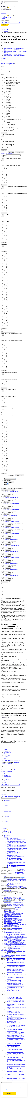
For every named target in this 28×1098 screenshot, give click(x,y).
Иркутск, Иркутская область (14, 972)
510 (6, 294)
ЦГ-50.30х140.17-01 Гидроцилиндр (10, 509)
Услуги (5, 749)
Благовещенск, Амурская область (16, 946)
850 (6, 310)
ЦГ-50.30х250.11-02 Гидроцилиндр (10, 527)
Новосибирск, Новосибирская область (14, 920)
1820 (7, 325)
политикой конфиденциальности (12, 1088)
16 (6, 382)
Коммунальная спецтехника (13, 82)
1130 (7, 458)
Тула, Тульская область (13, 1047)
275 (6, 417)
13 (6, 347)
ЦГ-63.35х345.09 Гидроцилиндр (9, 575)
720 (6, 303)
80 (6, 202)
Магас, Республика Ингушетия (15, 997)
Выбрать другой (7, 17)
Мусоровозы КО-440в (11, 80)
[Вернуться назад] (1, 69)
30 (6, 227)
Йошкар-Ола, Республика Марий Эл (16, 974)
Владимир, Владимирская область (16, 958)
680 (6, 302)
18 (6, 383)
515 (6, 436)
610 (6, 299)
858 (6, 449)
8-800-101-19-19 (6, 956)
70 (6, 171)
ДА (1, 17)
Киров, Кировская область (14, 983)
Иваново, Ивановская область (15, 969)
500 (6, 293)
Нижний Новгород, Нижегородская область (15, 918)
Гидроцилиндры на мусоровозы (13, 54)
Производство (7, 752)
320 (6, 278)
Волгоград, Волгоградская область (16, 959)
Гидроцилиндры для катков (14, 852)
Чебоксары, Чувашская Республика (16, 1064)
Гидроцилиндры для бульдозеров (15, 856)
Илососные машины (11, 107)
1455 (7, 319)
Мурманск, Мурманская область (15, 1001)
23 (6, 357)
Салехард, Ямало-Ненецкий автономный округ (14, 1030)
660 (6, 444)
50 (6, 197)
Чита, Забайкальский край (14, 1068)
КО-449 (8, 121)
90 (6, 172)
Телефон (17, 871)
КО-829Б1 (8, 99)
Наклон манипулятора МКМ (13, 119)
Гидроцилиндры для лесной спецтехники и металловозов (14, 860)
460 (6, 291)
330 (6, 280)
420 (6, 286)
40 (6, 196)
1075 (7, 456)
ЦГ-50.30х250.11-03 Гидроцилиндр (10, 521)
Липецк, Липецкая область (14, 993)
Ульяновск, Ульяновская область (15, 1053)
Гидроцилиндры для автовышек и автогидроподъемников (16, 865)
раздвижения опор (10, 127)
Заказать (7, 496)
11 (6, 346)
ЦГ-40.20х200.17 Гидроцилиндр (9, 497)
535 (6, 438)
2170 (7, 470)
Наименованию (4, 490)
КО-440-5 (8, 88)
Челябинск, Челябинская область (12, 925)
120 (6, 257)
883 (6, 450)
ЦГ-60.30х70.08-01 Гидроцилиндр (10, 545)
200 (6, 269)
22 (6, 355)
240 (6, 274)
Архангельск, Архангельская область (17, 937)
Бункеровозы (9, 86)
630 (6, 300)
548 (6, 439)
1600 (7, 322)
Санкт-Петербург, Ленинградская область (15, 924)
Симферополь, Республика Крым (15, 1036)
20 (6, 224)
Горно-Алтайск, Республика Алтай (16, 965)
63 (6, 201)
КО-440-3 (8, 104)
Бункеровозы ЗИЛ (10, 85)
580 (6, 297)
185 (6, 182)
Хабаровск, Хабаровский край (15, 1057)
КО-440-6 (8, 90)
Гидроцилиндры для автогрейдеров (16, 845)
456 (6, 433)
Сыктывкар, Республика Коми (15, 1040)
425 (6, 288)
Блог (5, 758)
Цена (5, 484)
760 (6, 307)
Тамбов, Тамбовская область (14, 1043)
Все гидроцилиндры (12, 838)
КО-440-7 (8, 91)
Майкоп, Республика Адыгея (14, 998)
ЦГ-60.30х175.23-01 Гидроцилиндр (10, 503)
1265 (7, 314)
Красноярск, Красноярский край (15, 986)
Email (19, 870)
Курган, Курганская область (14, 987)
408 (6, 427)
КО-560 (8, 113)
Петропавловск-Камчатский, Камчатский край (14, 1020)
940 (6, 453)
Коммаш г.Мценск (10, 144)
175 (6, 266)
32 (6, 229)
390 (6, 424)
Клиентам (6, 754)
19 (6, 352)
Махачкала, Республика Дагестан (15, 1000)
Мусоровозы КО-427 (11, 77)
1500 (7, 321)
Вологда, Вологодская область (15, 960)
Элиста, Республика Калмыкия (15, 1071)
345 (6, 282)
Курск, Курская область (13, 988)
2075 (7, 469)
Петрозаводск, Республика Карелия (16, 1018)
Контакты (6, 756)
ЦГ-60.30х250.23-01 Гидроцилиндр (10, 533)
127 (6, 177)
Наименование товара (9, 478)
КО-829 (8, 118)
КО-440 (8, 116)
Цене (11, 488)
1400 (7, 317)
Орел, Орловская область (13, 1012)
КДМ (7, 147)
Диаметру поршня (18, 488)
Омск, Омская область (13, 1011)
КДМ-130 (8, 97)
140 (6, 179)
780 (6, 308)
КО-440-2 (8, 102)
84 (6, 366)
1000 (7, 311)
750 (6, 305)
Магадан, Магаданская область (15, 996)
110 (6, 205)
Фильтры (12, 490)
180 (6, 268)
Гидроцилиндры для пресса (14, 858)
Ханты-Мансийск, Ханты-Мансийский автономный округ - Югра (16, 1060)
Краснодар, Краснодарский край (12, 916)
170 (6, 264)
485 (6, 435)
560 (6, 296)
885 (6, 452)
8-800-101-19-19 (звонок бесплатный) (10, 23)
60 (6, 169)
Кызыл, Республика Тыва (13, 990)
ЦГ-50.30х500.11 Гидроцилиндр (9, 569)
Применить (3, 133)
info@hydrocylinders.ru (6, 950)
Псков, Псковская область (14, 1022)
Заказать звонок (5, 958)
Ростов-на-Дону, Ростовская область (16, 1025)
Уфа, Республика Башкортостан (15, 1054)
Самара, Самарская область (11, 923)
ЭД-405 (7, 96)
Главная (6, 29)
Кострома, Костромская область (15, 984)
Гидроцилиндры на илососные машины (15, 55)
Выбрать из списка (7, 928)
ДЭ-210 (8, 100)
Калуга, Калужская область (14, 980)
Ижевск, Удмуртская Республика (15, 970)
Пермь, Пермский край (10, 921)
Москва (6, 917)
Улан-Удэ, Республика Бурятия (15, 1052)
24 (6, 402)
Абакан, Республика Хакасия (14, 932)
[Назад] (1, 583)
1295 (7, 461)
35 (6, 230)
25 (6, 225)
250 (6, 275)
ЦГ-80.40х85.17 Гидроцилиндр (9, 515)
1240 (7, 313)
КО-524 (8, 111)
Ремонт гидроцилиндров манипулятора (13, 884)
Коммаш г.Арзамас (10, 146)
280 (6, 277)
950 (6, 455)
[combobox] (13, 581)
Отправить (3, 881)
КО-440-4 (8, 105)
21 (6, 353)
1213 (7, 459)
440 (6, 431)
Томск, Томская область (13, 1046)
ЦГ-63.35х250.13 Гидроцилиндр (9, 551)
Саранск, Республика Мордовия (15, 1032)
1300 (7, 316)
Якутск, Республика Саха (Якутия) (16, 1078)
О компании (7, 751)
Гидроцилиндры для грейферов (15, 869)
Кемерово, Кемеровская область (15, 981)
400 (6, 285)
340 (6, 422)
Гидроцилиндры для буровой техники (17, 848)
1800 (7, 324)
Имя (2, 870)
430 (6, 289)
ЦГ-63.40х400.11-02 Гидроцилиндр (10, 557)
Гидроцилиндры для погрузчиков (16, 839)
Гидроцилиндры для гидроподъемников (12, 854)
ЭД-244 (7, 94)
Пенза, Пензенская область (14, 1017)
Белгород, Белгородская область (15, 942)
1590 (7, 466)
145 (6, 180)
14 (6, 349)
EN (3, 21)
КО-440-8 (8, 93)
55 (6, 168)
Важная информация (6, 1082)
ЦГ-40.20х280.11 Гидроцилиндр (9, 539)
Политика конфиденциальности (10, 762)
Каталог (3, 18)
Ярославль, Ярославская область (15, 1080)
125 (6, 176)
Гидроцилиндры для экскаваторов (13, 928)
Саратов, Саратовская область (15, 1033)
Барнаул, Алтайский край (13, 941)
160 (6, 210)
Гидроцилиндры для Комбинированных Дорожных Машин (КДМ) (14, 49)
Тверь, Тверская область (13, 1045)
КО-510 (8, 108)
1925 (7, 467)
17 (6, 350)
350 (6, 283)
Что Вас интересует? (20, 894)
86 (6, 367)
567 (6, 441)
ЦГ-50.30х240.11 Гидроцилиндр (9, 563)
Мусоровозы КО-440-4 (12, 83)
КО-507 (8, 110)
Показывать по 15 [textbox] (13, 581)
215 (6, 272)
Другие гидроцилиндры (13, 867)
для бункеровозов (10, 124)
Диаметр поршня (8, 482)
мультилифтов (9, 125)
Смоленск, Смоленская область (15, 1038)
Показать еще (4, 581)
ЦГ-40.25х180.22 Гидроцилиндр (9, 491)
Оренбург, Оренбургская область (15, 1014)
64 (6, 363)
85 (6, 255)
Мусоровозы (9, 79)
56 (6, 235)
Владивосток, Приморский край (15, 953)
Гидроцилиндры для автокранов (15, 841)
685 (6, 445)
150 (6, 261)
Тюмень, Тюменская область (14, 1049)
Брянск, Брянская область (13, 948)
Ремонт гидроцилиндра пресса (15, 886)
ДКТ (7, 115)
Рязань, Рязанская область (13, 1026)
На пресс (8, 122)
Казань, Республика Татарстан (12, 914)
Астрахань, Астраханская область (16, 938)
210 (6, 271)
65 (6, 364)
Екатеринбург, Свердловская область (13, 913)
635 (6, 442)
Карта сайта (7, 755)
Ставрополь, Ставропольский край (16, 1039)
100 (6, 204)
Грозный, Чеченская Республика (15, 966)
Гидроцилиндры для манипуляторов (16, 846)
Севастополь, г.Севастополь (14, 1035)
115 (6, 174)
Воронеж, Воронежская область (15, 962)
